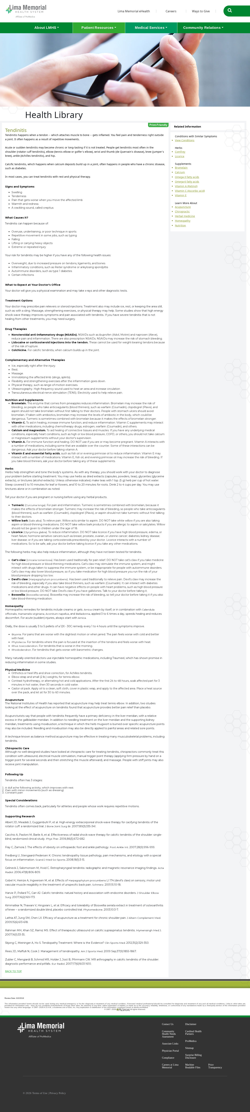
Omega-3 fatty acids (187, 177)
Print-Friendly (158, 125)
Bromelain (181, 167)
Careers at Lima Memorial (170, 1066)
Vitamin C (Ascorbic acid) (190, 190)
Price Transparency (215, 1066)
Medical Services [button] (150, 28)
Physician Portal (170, 1050)
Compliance (168, 1057)
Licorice (179, 156)
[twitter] (216, 1094)
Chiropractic (182, 211)
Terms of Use (39, 1093)
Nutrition (180, 225)
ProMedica (190, 1041)
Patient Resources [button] (97, 28)
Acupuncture (183, 207)
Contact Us (167, 1024)
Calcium (180, 172)
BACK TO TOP (13, 971)
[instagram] (208, 1094)
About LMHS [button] (45, 28)
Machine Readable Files (192, 1066)
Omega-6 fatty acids (187, 181)
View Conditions (184, 140)
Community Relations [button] (202, 28)
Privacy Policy (57, 1093)
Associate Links (170, 1043)
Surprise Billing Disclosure (193, 1056)
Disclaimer (190, 1024)
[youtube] (225, 1094)
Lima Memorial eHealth (134, 11)
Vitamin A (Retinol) (186, 186)
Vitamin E (180, 195)
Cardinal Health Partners (193, 1032)
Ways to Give (201, 11)
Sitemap (189, 1047)
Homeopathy (182, 220)
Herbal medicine (185, 216)
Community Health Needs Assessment (169, 1034)
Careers (171, 11)
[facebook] (199, 1094)
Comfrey (180, 151)
